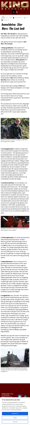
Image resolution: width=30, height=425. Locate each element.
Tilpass (15, 417)
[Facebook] (20, 396)
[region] (15, 411)
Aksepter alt (15, 413)
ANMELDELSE (6, 20)
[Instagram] (25, 396)
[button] (17, 12)
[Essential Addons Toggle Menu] (13, 12)
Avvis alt (15, 421)
